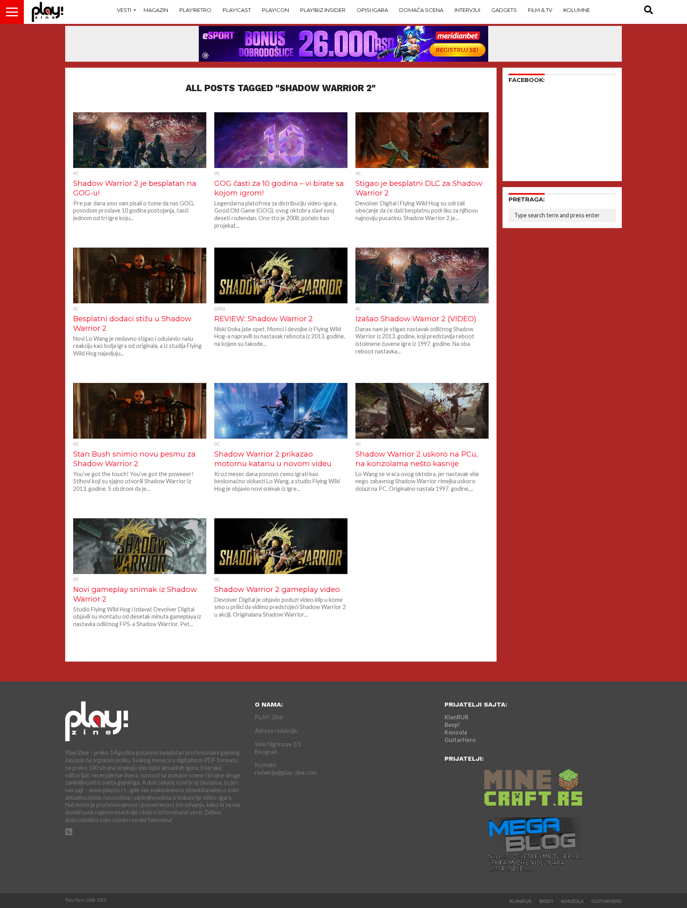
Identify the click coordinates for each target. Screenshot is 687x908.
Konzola (455, 732)
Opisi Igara (372, 10)
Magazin (156, 10)
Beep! (452, 724)
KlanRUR (456, 717)
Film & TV (540, 10)
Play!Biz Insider (322, 10)
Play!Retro (195, 10)
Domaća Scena (421, 10)
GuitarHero (460, 739)
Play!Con (275, 10)
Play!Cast (237, 10)
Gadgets (504, 10)
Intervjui (467, 10)
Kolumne (576, 10)
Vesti (124, 10)
